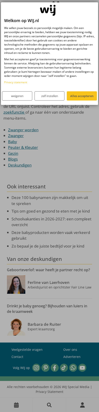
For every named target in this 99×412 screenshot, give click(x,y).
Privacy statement (15, 82)
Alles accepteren (81, 96)
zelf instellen (49, 96)
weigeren (17, 96)
